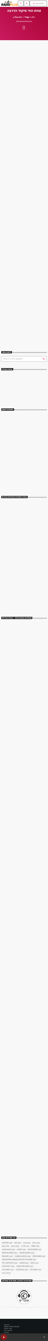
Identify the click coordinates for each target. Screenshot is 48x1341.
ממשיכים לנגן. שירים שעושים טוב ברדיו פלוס (29, 460)
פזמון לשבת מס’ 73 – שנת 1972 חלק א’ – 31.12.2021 (22, 240)
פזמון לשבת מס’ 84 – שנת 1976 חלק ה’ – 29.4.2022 (23, 166)
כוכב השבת (8, 789)
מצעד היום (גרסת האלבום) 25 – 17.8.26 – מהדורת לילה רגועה (29, 594)
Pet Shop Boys (10, 1263)
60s (17, 1243)
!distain (7, 1243)
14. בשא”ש (9, 976)
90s (5, 1246)
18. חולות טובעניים (13, 915)
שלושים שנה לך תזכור (14, 393)
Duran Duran (26, 1253)
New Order (39, 1256)
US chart (35, 1270)
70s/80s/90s (9, 389)
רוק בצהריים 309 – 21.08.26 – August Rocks (29, 538)
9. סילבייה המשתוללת (14, 732)
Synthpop (8, 1266)
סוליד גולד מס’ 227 (20, 549)
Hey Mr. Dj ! (17, 416)
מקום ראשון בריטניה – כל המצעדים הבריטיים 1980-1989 (27, 583)
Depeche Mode (9, 1253)
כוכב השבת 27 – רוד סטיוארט (18, 1220)
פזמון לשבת (8, 83)
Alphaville (8, 1250)
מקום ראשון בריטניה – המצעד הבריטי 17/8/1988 (28, 605)
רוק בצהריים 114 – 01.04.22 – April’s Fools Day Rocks (28, 516)
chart (21, 1250)
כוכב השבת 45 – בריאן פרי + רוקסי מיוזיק (24, 793)
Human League (23, 1256)
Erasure (7, 1256)
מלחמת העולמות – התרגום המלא (19, 1159)
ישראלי (6, 1273)
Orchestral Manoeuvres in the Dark (19, 1260)
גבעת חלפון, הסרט (10, 667)
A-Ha (25, 1246)
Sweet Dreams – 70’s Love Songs (26, 482)
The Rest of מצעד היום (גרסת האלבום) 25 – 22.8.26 (29, 505)
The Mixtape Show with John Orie (26, 427)
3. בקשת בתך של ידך (14, 854)
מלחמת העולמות (9, 1155)
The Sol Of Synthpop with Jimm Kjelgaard (25, 472)
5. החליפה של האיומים (14, 1098)
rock (35, 1263)
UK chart (8, 1270)
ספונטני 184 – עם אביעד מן (23, 527)
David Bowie (34, 1250)
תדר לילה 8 (16, 572)
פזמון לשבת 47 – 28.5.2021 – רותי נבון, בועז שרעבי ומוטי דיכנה (22, 315)
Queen (24, 1263)
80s (36, 1243)
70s (26, 1243)
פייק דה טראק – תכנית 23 (23, 561)
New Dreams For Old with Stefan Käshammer (26, 450)
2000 (15, 1246)
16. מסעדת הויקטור (13, 671)
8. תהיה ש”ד (10, 1037)
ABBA (35, 1246)
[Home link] (9, 3)
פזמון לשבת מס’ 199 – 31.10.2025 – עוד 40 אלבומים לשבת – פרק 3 (22, 91)
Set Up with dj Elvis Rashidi (23, 438)
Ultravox (22, 1270)
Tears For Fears (24, 1266)
